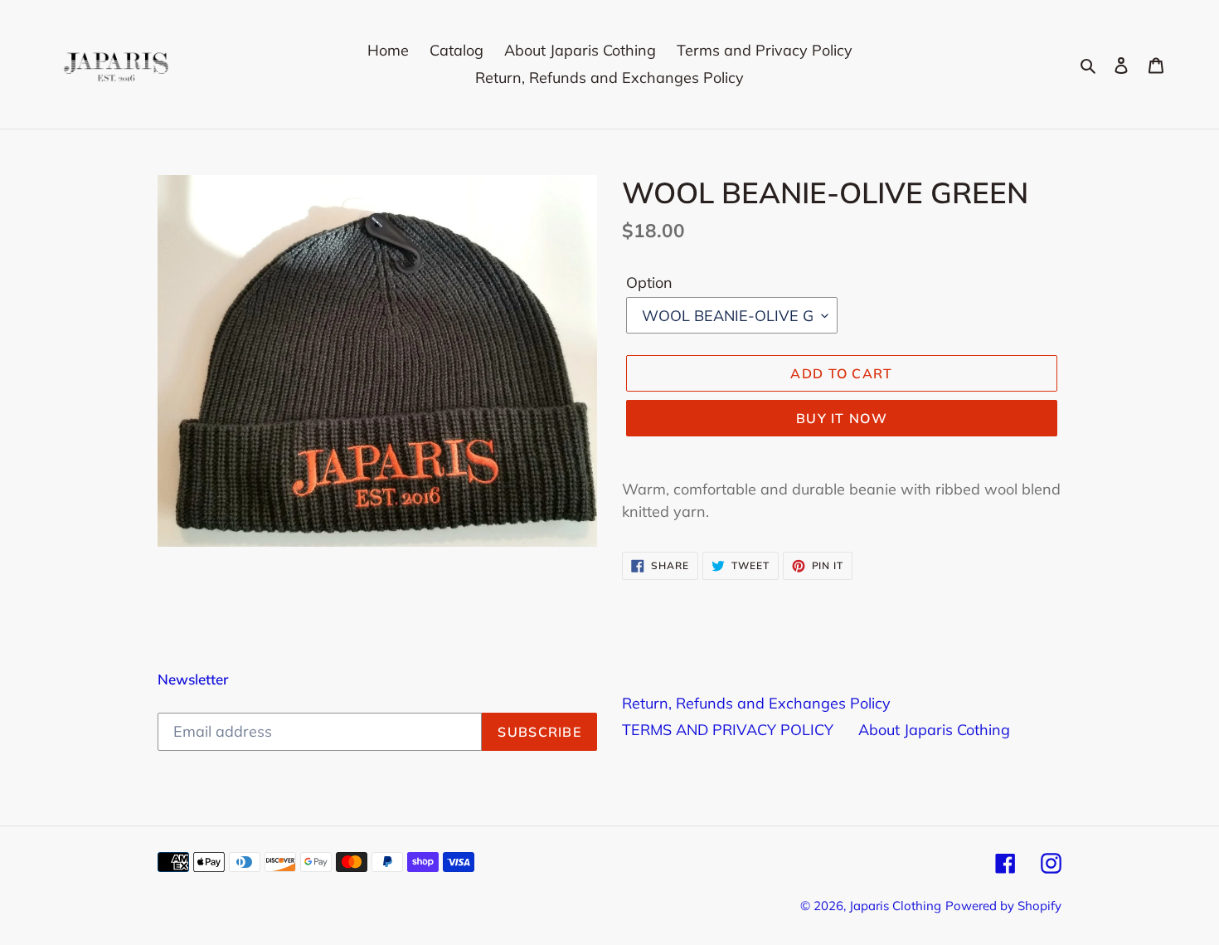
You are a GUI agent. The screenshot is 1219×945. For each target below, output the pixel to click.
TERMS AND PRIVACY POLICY (727, 729)
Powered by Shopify (1003, 905)
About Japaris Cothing (934, 729)
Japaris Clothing (895, 905)
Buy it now (841, 418)
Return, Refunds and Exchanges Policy (756, 703)
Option (649, 281)
